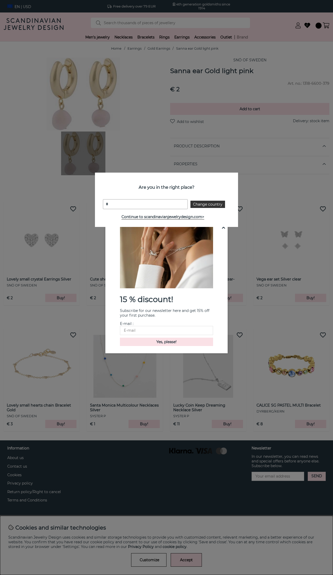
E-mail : (126, 323)
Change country (207, 204)
